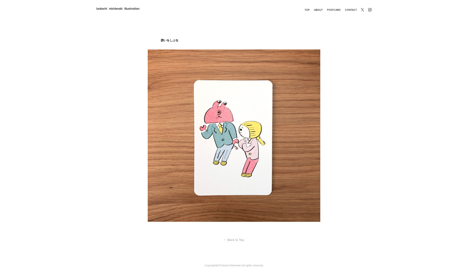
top (307, 10)
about (318, 10)
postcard (334, 10)
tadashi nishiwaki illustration (117, 8)
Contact (351, 10)
